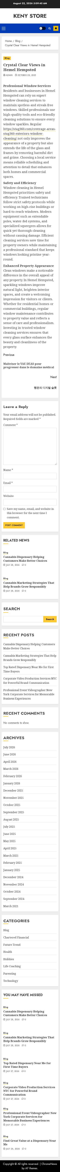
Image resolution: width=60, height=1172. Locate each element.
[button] (4, 28)
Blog (7, 58)
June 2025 (9, 834)
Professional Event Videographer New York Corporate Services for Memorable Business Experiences (28, 694)
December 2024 (13, 877)
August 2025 (11, 819)
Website (8, 496)
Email (8, 483)
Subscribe (55, 28)
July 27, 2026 (12, 1071)
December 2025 (13, 790)
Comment (10, 425)
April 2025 (9, 848)
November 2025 (13, 798)
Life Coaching (12, 966)
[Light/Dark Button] (42, 28)
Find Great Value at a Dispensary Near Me (29, 1142)
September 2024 (13, 899)
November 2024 (13, 884)
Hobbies (8, 959)
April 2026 (9, 761)
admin (9, 75)
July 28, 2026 (13, 565)
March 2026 (10, 769)
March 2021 (10, 906)
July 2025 (9, 826)
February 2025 (12, 863)
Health (7, 952)
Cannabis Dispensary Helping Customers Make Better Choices (25, 558)
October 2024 (11, 891)
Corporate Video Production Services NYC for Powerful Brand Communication (29, 1090)
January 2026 (11, 783)
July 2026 (9, 747)
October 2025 (11, 805)
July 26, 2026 (13, 1149)
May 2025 (9, 841)
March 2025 (10, 855)
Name (8, 470)
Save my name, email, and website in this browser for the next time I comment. (30, 513)
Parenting (9, 973)
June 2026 (9, 754)
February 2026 (12, 776)
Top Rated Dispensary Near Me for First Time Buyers (27, 1065)
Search (11, 609)
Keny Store (30, 16)
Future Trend (11, 945)
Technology (10, 981)
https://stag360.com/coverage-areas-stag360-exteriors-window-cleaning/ (29, 133)
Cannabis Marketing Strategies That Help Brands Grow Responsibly (28, 584)
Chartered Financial (16, 937)
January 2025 (11, 870)
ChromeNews (49, 1164)
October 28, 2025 (27, 75)
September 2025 (13, 812)
